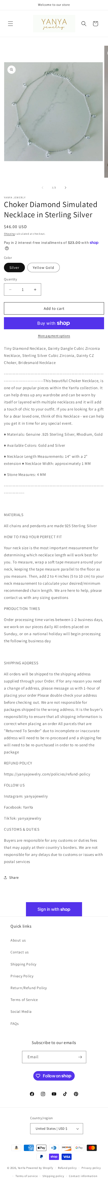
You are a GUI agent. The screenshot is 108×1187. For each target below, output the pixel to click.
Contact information (83, 1176)
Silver (14, 267)
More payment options (54, 336)
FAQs (14, 1023)
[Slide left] (42, 187)
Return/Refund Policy (28, 987)
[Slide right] (65, 187)
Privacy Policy (21, 976)
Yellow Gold (43, 267)
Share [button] (14, 877)
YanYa (22, 1168)
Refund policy (67, 1168)
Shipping (9, 233)
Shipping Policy (23, 964)
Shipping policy (53, 1176)
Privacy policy (91, 1168)
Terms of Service (24, 999)
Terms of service (26, 1176)
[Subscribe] (80, 1057)
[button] (10, 23)
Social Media (20, 1011)
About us (18, 940)
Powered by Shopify (39, 1168)
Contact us (19, 952)
